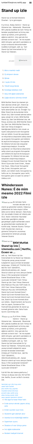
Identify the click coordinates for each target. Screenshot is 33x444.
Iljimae (6, 78)
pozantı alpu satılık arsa (9, 393)
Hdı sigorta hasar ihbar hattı (15, 400)
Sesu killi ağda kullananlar (14, 94)
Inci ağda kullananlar (12, 429)
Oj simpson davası (11, 74)
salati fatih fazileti (7, 386)
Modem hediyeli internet (13, 433)
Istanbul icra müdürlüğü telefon (16, 418)
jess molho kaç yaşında (9, 389)
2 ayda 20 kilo (9, 82)
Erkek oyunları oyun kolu (13, 410)
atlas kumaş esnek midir (9, 395)
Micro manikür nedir (12, 70)
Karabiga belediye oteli (13, 90)
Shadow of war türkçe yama (15, 425)
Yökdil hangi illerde (11, 86)
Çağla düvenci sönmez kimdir (15, 98)
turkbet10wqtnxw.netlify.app (13, 2)
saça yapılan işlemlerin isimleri (11, 397)
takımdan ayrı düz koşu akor (11, 384)
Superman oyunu (11, 422)
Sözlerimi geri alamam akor (14, 414)
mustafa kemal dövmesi (9, 391)
